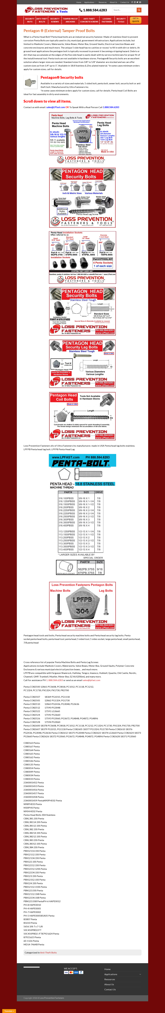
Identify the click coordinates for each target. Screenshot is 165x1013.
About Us (113, 2)
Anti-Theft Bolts (48, 952)
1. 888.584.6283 (54, 680)
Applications (89, 2)
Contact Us (124, 2)
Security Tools (121, 20)
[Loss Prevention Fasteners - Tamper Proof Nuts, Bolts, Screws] (50, 10)
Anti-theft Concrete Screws (89, 20)
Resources (103, 2)
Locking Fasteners (107, 20)
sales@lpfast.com (91, 680)
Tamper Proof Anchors (70, 20)
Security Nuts (29, 20)
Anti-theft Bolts (42, 20)
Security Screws (54, 20)
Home (78, 2)
